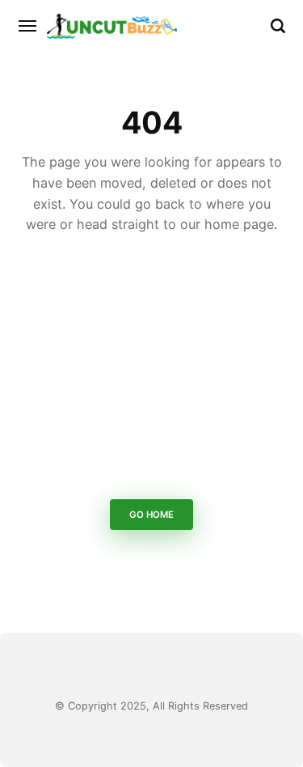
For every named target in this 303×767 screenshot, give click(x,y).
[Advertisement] (151, 371)
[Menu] (28, 25)
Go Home (151, 515)
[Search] (278, 26)
